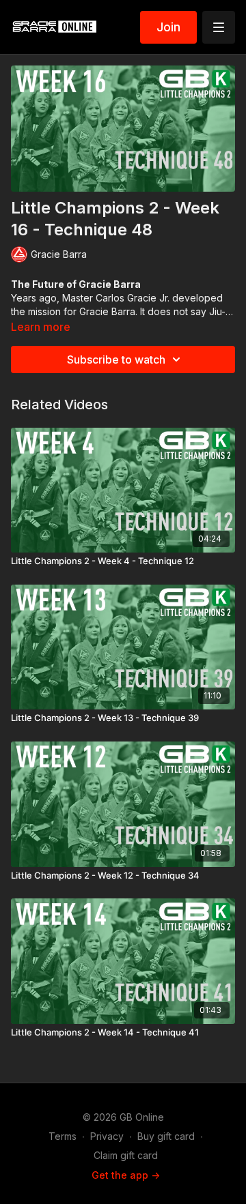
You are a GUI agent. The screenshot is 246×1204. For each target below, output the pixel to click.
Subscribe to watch (116, 359)
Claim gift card (126, 1155)
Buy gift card (166, 1136)
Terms (63, 1136)
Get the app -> (126, 1175)
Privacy (107, 1136)
